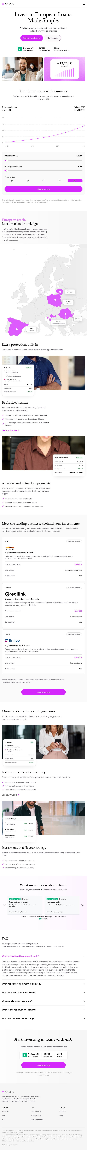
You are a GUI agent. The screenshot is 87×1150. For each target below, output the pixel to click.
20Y (75, 181)
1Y (12, 181)
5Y (43, 181)
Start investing (43, 189)
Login (61, 1115)
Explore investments (31, 38)
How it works (53, 38)
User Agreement (37, 1119)
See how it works (9, 430)
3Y (28, 181)
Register (62, 1111)
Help (3, 1115)
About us (5, 1111)
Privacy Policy (36, 1115)
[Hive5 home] (7, 4)
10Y (59, 181)
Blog (3, 1119)
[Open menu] (84, 4)
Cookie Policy (36, 1111)
